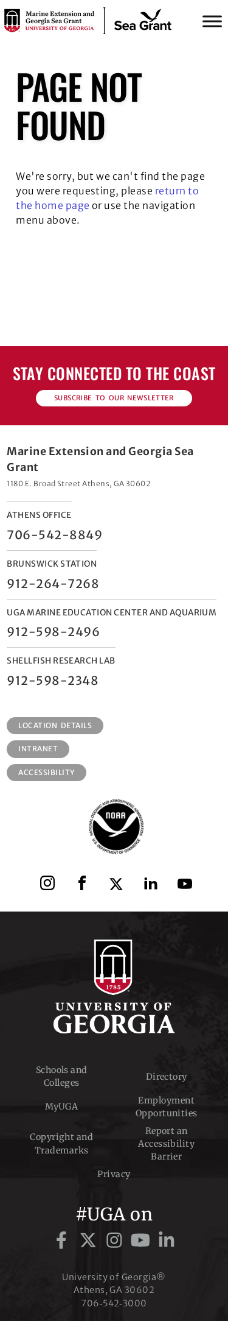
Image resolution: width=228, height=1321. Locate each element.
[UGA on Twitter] (90, 1241)
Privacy (113, 1174)
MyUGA (61, 1106)
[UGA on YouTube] (143, 1241)
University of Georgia (114, 986)
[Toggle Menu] (212, 21)
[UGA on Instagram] (116, 1241)
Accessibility (46, 772)
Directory (166, 1076)
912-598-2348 (52, 680)
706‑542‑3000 (114, 1303)
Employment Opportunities (167, 1107)
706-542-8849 (54, 535)
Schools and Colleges (62, 1076)
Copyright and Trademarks (61, 1143)
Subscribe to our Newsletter (114, 398)
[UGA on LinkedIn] (167, 1241)
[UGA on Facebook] (63, 1241)
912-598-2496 (53, 632)
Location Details (55, 725)
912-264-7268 (53, 583)
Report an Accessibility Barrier (166, 1144)
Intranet (38, 748)
